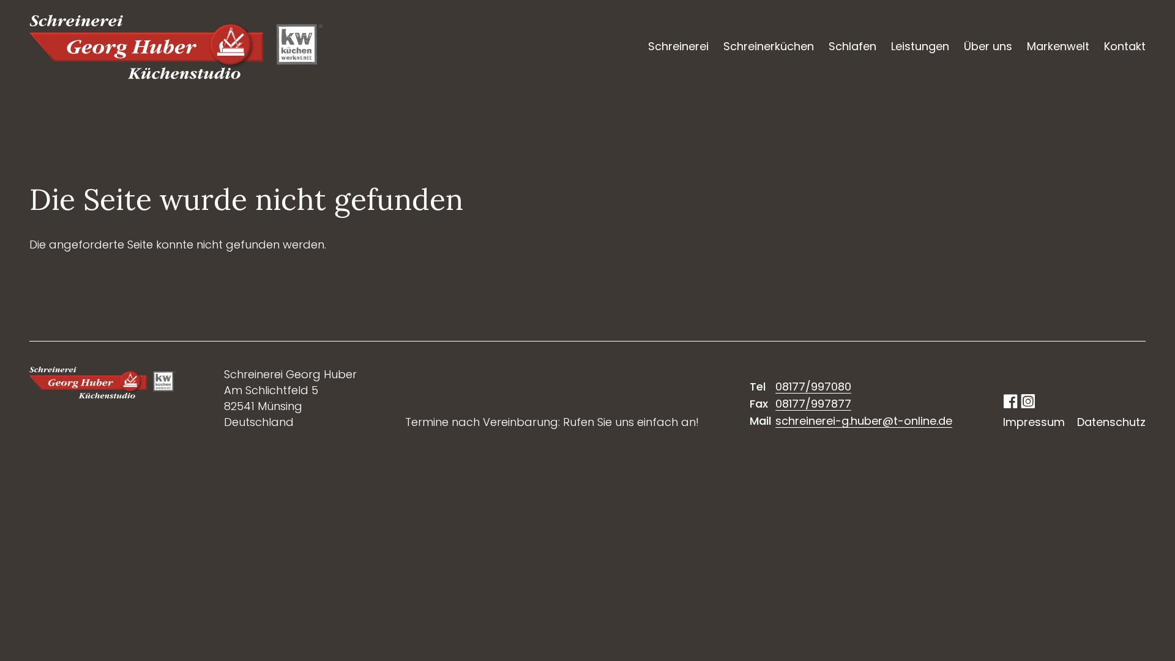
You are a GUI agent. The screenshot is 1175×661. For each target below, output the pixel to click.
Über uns (988, 46)
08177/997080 (813, 386)
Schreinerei (678, 46)
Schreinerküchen (768, 46)
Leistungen (920, 46)
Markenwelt (1058, 46)
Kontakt (1125, 46)
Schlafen (852, 46)
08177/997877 (813, 403)
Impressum (1034, 422)
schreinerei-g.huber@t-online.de (863, 420)
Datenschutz (1111, 422)
